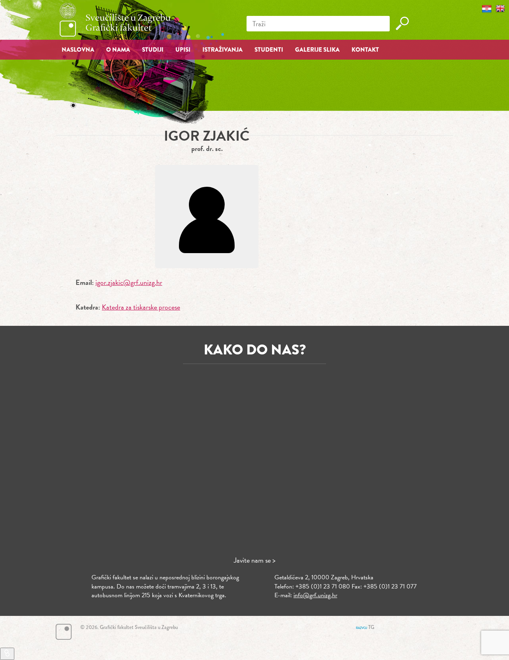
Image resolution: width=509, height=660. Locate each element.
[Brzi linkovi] (7, 654)
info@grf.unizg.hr (315, 595)
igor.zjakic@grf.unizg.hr (128, 282)
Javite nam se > (255, 560)
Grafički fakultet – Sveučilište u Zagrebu (115, 20)
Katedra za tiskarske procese (141, 307)
